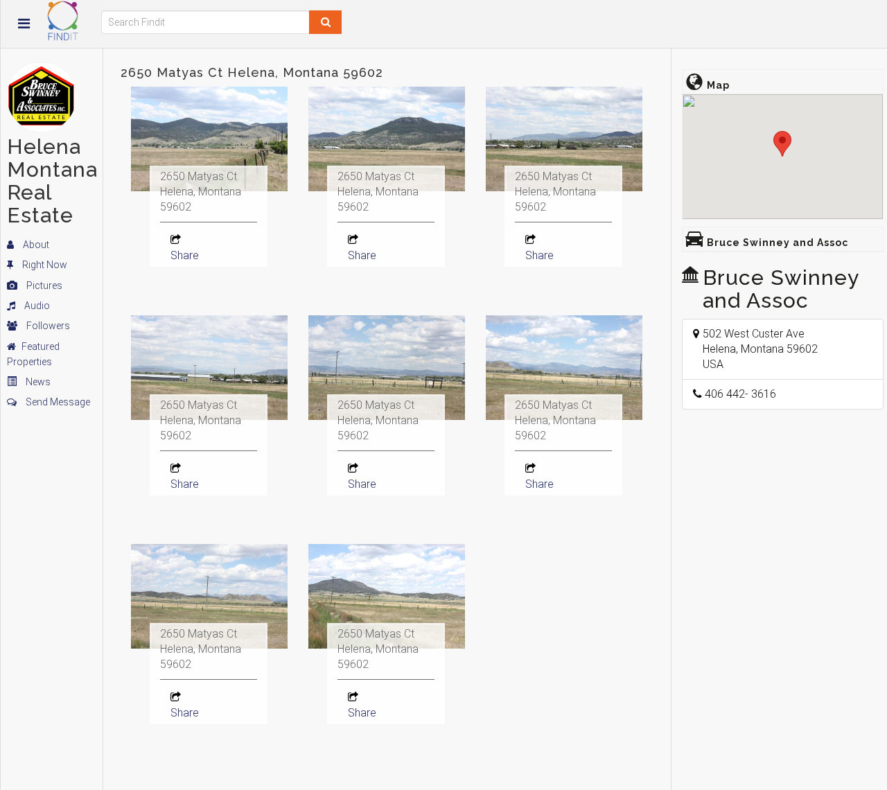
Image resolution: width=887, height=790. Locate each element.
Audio (36, 305)
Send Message (57, 401)
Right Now (43, 264)
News (37, 381)
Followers (47, 325)
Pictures (43, 285)
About (35, 244)
